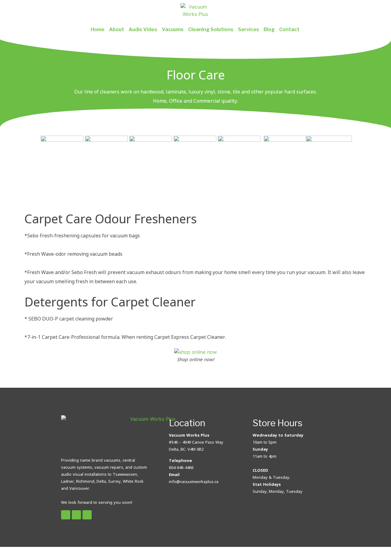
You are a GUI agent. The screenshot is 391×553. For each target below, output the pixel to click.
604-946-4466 (181, 467)
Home (97, 29)
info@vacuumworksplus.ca (193, 481)
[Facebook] (65, 514)
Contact (289, 29)
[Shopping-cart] (87, 514)
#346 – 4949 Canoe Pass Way (196, 442)
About (116, 29)
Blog (269, 29)
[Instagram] (76, 514)
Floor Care (195, 74)
